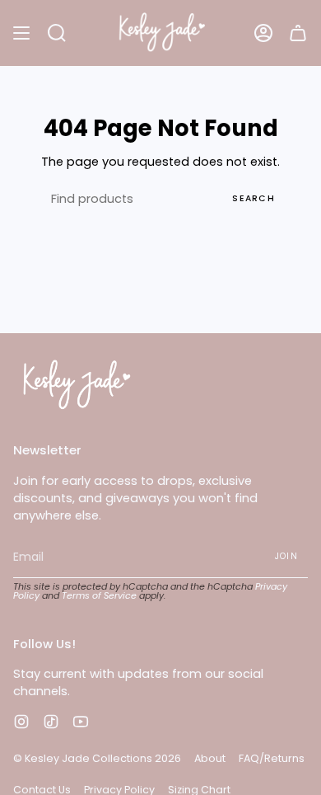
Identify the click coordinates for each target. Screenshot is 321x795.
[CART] (298, 32)
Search (253, 198)
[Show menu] (21, 32)
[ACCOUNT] (263, 32)
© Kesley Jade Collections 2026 (97, 758)
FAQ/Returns (272, 758)
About (210, 758)
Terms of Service (99, 595)
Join (286, 556)
